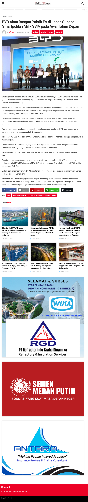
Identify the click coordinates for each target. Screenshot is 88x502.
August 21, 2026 (7, 238)
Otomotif (59, 32)
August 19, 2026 (36, 271)
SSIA (54, 195)
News (51, 32)
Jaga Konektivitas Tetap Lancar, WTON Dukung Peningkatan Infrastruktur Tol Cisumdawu (42, 265)
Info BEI (11, 32)
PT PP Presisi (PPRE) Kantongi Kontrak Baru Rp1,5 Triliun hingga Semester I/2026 (14, 265)
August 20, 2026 (64, 238)
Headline (43, 32)
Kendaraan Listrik (19, 195)
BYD (8, 195)
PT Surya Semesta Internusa (39, 195)
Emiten (10, 17)
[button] (43, 317)
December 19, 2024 (23, 32)
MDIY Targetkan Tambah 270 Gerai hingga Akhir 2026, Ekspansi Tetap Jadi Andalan (72, 265)
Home (4, 17)
